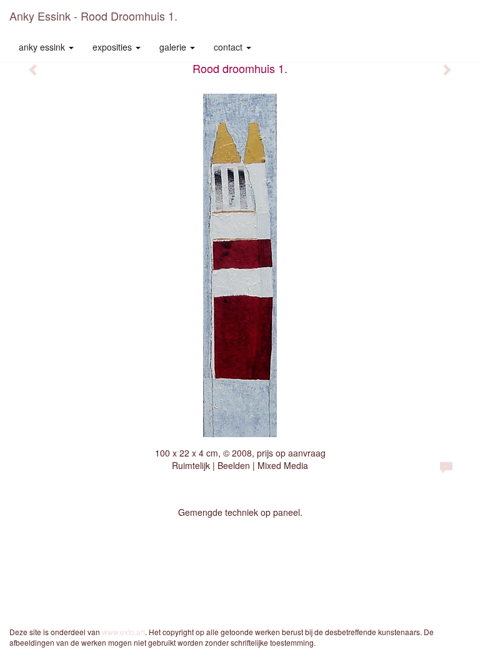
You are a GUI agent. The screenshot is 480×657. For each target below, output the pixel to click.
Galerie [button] (174, 47)
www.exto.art (123, 631)
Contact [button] (229, 47)
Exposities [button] (113, 47)
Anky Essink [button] (43, 47)
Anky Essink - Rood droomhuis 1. (93, 15)
